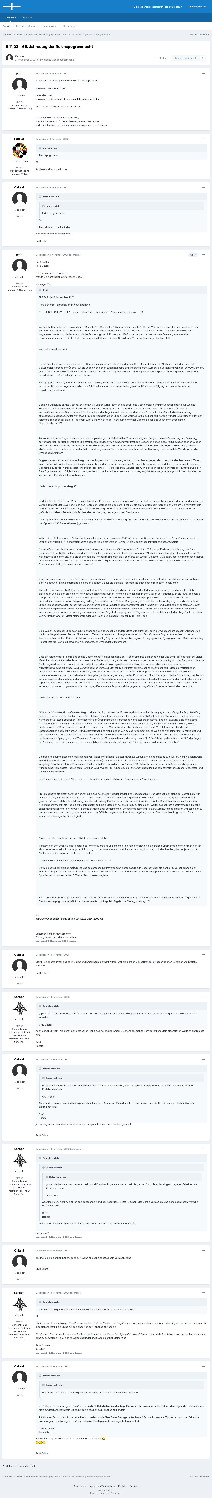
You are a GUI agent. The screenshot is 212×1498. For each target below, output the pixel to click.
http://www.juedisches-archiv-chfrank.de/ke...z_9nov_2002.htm (69, 918)
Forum (6, 26)
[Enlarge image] (103, 1438)
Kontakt (122, 1486)
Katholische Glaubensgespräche (56, 59)
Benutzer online (71, 26)
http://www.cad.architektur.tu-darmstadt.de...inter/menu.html (67, 99)
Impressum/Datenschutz (102, 1486)
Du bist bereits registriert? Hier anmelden (157, 6)
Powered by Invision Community (106, 1493)
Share (164, 58)
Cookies (134, 1486)
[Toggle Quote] (40, 147)
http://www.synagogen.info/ (51, 88)
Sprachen (79, 1486)
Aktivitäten (27, 17)
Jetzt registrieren (197, 6)
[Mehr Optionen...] (203, 73)
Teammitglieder (49, 26)
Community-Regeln (26, 26)
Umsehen (10, 17)
